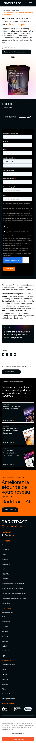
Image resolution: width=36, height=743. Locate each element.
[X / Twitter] (7, 526)
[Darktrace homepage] (17, 521)
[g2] (16, 526)
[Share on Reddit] (15, 354)
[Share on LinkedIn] (3, 354)
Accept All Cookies (18, 739)
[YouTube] (11, 526)
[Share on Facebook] (11, 354)
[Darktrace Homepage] (12, 3)
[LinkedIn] (3, 526)
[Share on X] (7, 354)
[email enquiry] (20, 526)
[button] (30, 3)
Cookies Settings (18, 733)
